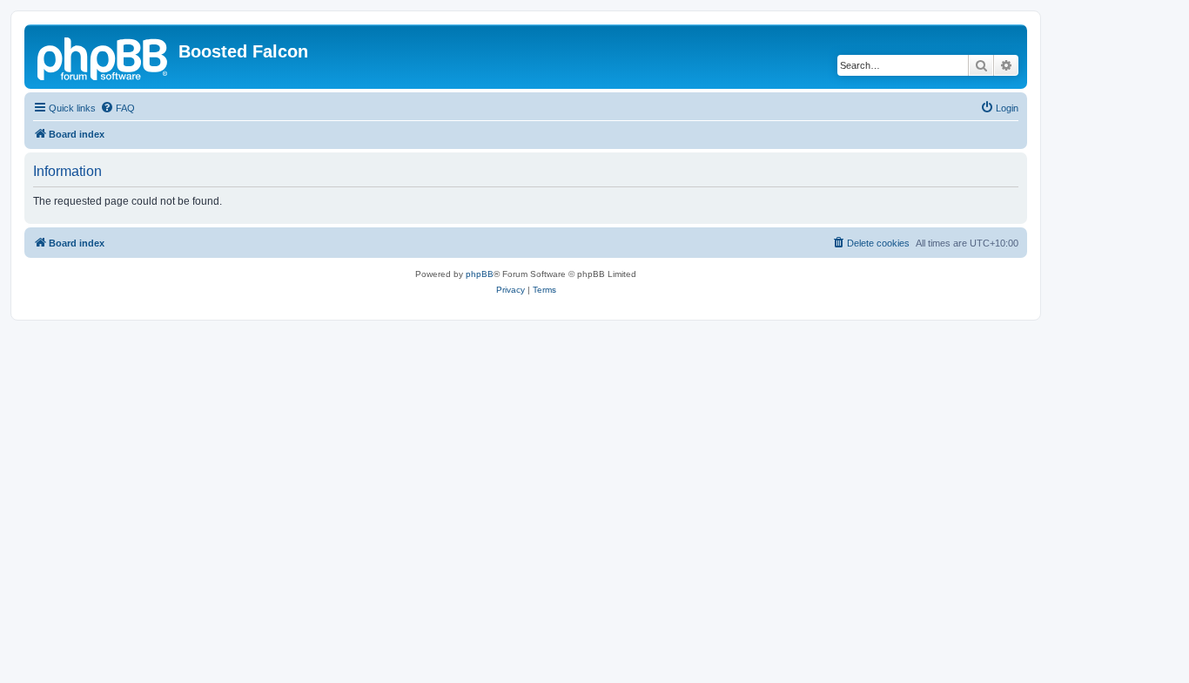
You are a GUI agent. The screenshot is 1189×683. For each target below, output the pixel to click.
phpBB (480, 274)
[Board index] (103, 57)
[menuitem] (117, 108)
